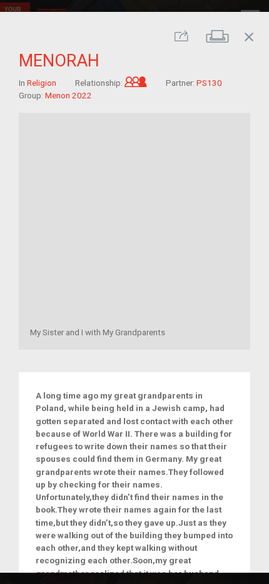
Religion (41, 82)
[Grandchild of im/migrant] (135, 82)
